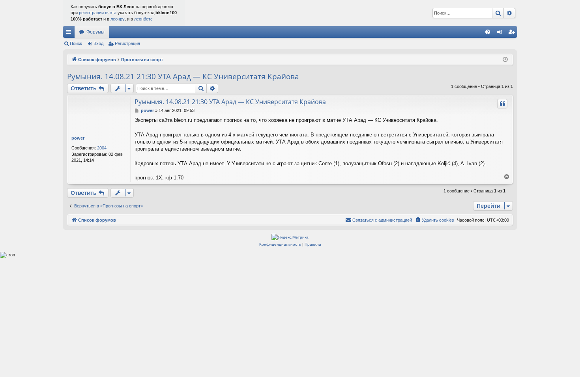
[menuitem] (488, 32)
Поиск (76, 43)
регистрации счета (97, 12)
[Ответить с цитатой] (502, 103)
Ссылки (70, 33)
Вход (98, 43)
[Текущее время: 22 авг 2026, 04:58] (505, 59)
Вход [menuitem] (501, 33)
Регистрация (127, 43)
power (77, 138)
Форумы (95, 32)
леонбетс (143, 19)
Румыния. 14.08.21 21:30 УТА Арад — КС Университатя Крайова (183, 76)
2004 (102, 148)
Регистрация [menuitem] (513, 33)
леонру (117, 19)
